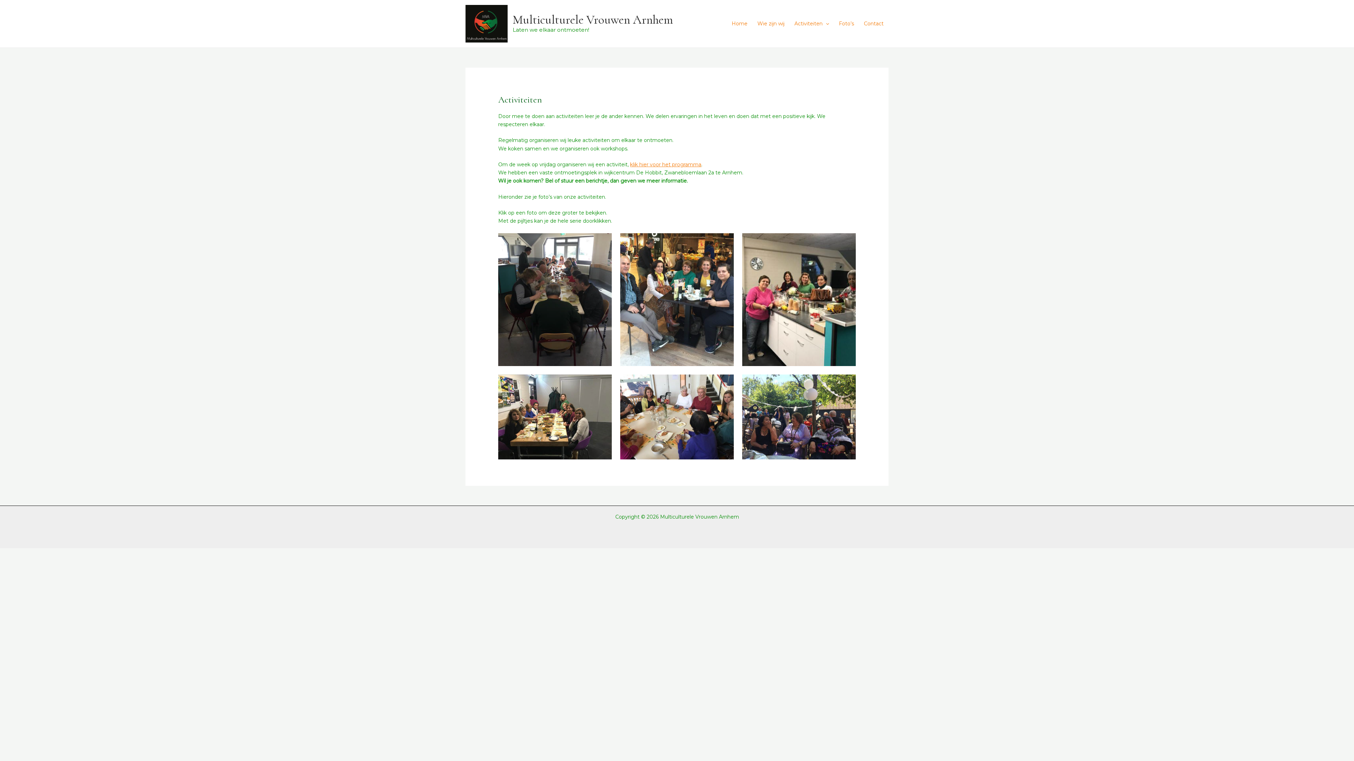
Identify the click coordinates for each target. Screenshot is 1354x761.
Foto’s (846, 24)
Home (740, 24)
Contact (874, 24)
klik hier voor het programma (665, 164)
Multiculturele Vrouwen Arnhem (593, 19)
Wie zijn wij (771, 24)
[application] (826, 24)
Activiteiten (808, 24)
